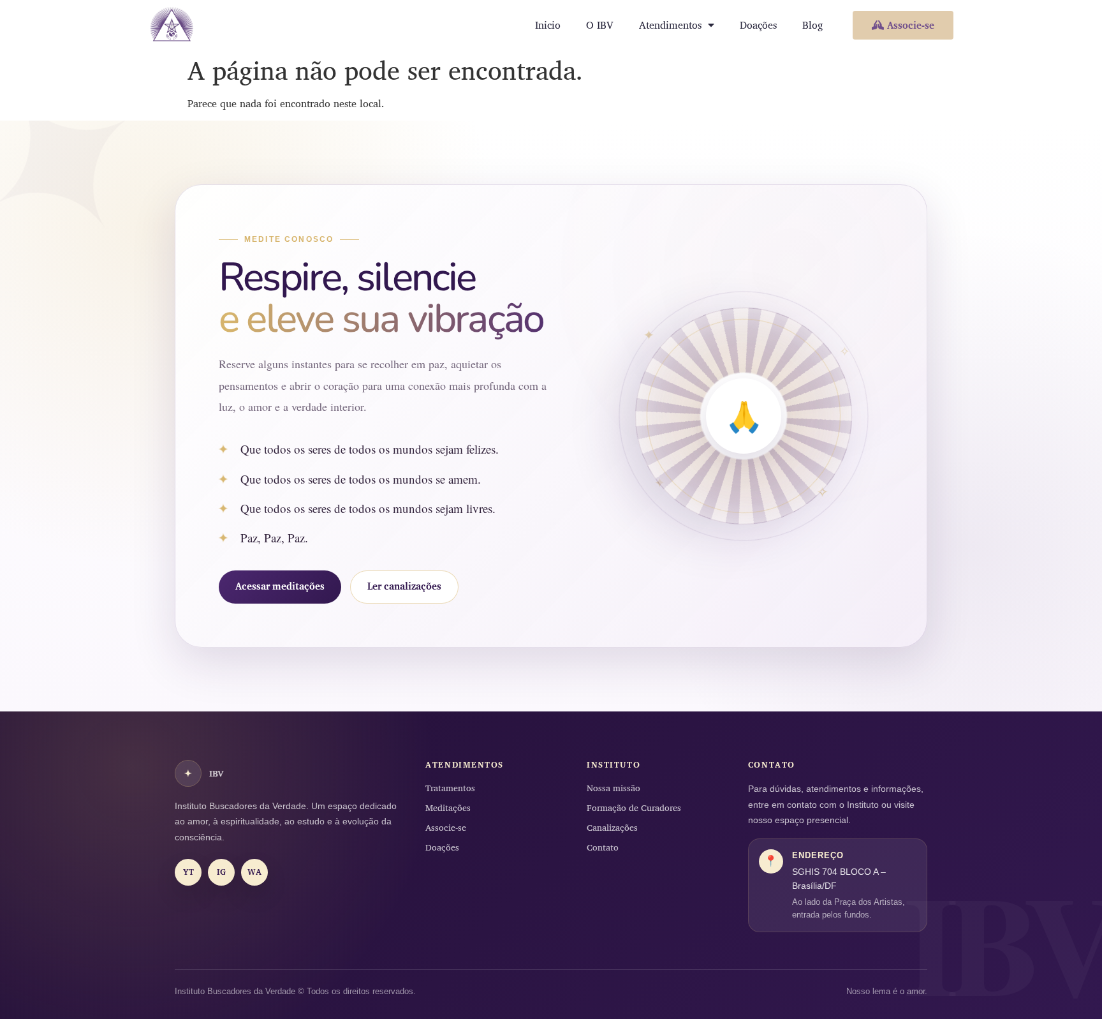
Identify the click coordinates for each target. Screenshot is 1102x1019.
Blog (812, 25)
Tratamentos (450, 787)
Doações (758, 25)
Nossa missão (613, 787)
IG (221, 872)
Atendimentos (670, 25)
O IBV (599, 25)
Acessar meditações (280, 586)
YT (188, 872)
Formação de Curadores (634, 807)
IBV (204, 773)
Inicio (548, 25)
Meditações (448, 807)
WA (254, 872)
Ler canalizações (404, 586)
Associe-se (445, 827)
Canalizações (612, 827)
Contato (603, 847)
